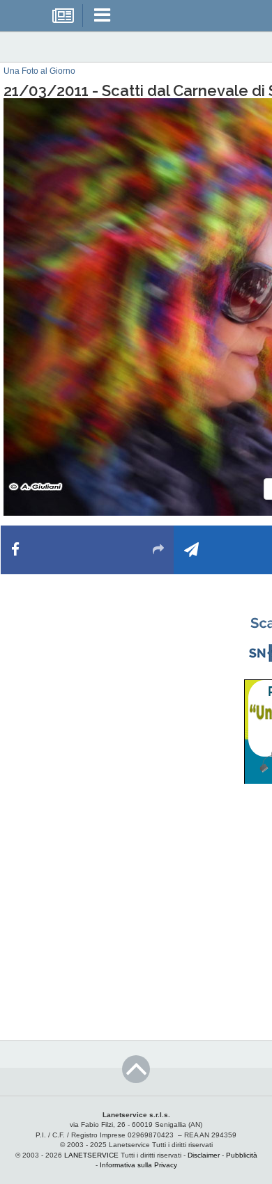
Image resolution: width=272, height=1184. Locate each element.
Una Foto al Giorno (39, 71)
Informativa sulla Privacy (138, 1165)
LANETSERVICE (91, 1155)
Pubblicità (241, 1155)
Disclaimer (204, 1155)
